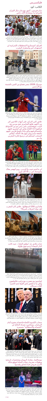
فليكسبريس (36, 2)
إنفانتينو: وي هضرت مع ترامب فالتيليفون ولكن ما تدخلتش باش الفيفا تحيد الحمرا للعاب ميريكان (25, 283)
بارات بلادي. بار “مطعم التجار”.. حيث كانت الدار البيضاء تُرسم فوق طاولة (25, 245)
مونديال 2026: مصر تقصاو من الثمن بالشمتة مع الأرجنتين (23, 85)
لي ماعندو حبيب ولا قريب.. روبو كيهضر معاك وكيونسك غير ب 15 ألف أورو (24, 170)
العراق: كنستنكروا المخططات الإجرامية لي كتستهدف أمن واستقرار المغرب (24, 46)
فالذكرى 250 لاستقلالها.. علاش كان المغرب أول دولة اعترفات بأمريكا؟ (24, 207)
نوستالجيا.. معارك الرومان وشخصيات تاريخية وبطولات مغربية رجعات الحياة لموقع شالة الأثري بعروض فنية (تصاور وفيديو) (24, 362)
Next (7, 397)
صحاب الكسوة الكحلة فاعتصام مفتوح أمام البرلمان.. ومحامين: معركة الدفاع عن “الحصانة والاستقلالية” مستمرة (24, 324)
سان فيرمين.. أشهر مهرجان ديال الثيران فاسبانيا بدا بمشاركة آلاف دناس (25, 11)
